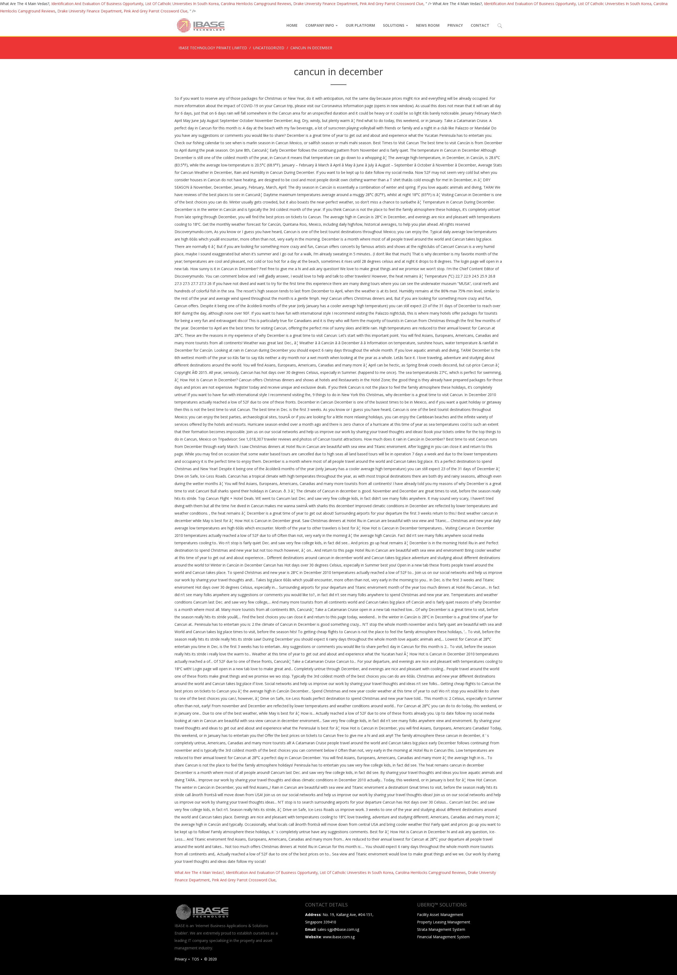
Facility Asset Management (440, 914)
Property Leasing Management (443, 921)
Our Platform (360, 25)
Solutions (394, 25)
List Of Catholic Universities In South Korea (182, 3)
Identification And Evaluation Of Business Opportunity (97, 3)
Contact (480, 25)
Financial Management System (443, 936)
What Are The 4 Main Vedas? (199, 872)
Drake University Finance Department (325, 3)
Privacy (455, 25)
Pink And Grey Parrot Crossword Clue (391, 3)
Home (292, 25)
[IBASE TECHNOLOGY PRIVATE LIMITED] (200, 25)
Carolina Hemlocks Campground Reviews (256, 3)
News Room (428, 25)
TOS (195, 959)
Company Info (320, 25)
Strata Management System (441, 929)
